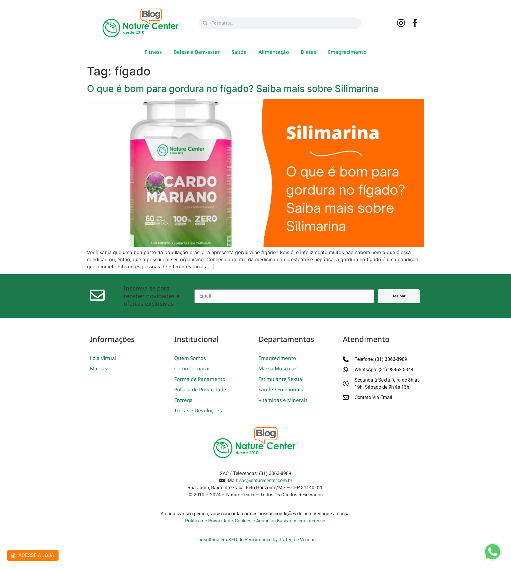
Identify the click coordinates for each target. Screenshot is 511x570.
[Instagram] (401, 23)
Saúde (239, 52)
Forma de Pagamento (199, 379)
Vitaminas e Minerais (283, 400)
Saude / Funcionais (280, 389)
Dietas (308, 52)
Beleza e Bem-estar (197, 52)
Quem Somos (190, 358)
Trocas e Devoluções (198, 410)
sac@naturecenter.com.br (265, 480)
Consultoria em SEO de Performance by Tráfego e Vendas (255, 539)
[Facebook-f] (415, 23)
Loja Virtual (103, 358)
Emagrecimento (347, 52)
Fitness (153, 52)
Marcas (98, 368)
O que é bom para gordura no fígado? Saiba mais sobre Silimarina (233, 88)
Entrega (183, 400)
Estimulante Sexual (280, 379)
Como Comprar (192, 368)
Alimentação (273, 52)
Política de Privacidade (200, 389)
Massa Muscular (277, 368)
